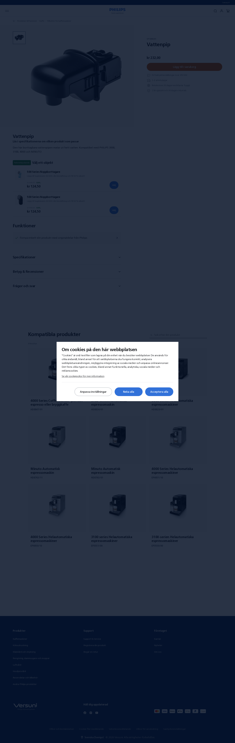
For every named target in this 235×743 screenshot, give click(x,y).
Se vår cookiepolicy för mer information (83, 376)
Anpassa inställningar (93, 391)
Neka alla (128, 391)
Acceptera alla (159, 391)
